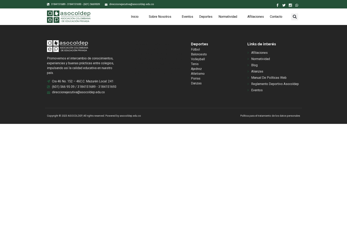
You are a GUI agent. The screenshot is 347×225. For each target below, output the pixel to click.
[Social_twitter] (284, 5)
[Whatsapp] (297, 5)
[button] (294, 16)
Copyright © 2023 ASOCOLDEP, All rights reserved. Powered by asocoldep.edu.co (94, 115)
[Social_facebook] (277, 5)
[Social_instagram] (290, 5)
